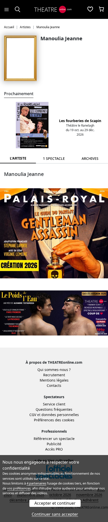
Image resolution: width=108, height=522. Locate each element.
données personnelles (60, 414)
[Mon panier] (101, 9)
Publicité (54, 443)
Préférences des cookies (54, 420)
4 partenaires (36, 483)
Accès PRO (54, 449)
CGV (32, 414)
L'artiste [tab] (18, 158)
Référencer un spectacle (54, 438)
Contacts (54, 385)
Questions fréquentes (54, 409)
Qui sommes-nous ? (54, 369)
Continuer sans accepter (55, 514)
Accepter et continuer (55, 503)
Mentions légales (54, 380)
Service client (54, 404)
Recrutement (54, 374)
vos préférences (19, 488)
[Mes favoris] (90, 9)
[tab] (54, 158)
